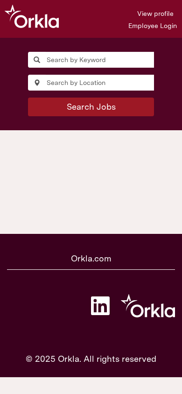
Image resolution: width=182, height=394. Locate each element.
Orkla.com (91, 258)
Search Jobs (91, 107)
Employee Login (152, 25)
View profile (155, 13)
